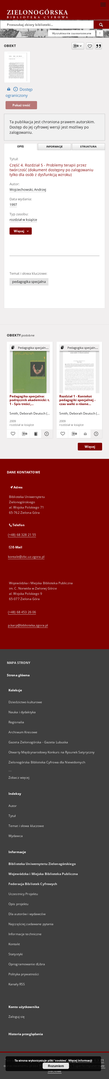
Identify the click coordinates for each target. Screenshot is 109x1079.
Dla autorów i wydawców (27, 914)
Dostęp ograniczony (19, 92)
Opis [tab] (20, 146)
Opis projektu (18, 904)
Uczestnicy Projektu (23, 894)
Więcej (90, 446)
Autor (12, 806)
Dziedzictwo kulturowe (25, 702)
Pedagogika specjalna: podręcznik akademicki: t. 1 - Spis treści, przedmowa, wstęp (30, 400)
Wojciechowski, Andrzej (28, 189)
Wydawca (15, 836)
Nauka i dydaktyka (22, 712)
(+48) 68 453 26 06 (22, 612)
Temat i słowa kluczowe (26, 826)
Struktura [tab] (88, 146)
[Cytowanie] (98, 45)
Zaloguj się (16, 1016)
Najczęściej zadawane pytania (30, 924)
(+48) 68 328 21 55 (22, 535)
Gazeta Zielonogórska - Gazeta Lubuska (38, 742)
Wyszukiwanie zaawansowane (71, 33)
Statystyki (15, 954)
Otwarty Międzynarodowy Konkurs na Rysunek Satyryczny (51, 752)
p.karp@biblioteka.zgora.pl (28, 625)
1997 (13, 204)
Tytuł (12, 816)
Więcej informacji (80, 1060)
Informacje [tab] (54, 146)
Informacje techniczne (25, 934)
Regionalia (16, 722)
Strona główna (18, 675)
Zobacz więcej (19, 777)
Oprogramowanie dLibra (26, 964)
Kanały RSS (16, 984)
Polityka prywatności (23, 974)
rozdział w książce (23, 219)
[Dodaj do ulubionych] (89, 45)
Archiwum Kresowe (22, 732)
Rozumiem (56, 1065)
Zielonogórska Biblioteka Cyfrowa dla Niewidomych (46, 762)
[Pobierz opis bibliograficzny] (23, 433)
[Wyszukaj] (101, 24)
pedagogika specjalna (29, 281)
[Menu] (103, 4)
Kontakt (14, 944)
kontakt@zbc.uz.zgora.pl (26, 556)
